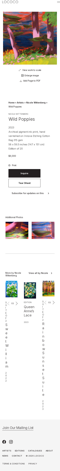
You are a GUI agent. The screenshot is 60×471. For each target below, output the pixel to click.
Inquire (24, 173)
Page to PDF (33, 80)
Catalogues (35, 451)
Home (11, 102)
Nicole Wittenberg (36, 102)
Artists (20, 102)
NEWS (5, 456)
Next (16, 303)
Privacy (32, 464)
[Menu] (58, 2)
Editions (20, 451)
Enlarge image (32, 75)
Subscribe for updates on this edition (28, 193)
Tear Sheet (24, 183)
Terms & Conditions (13, 464)
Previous (8, 303)
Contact (17, 456)
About (49, 451)
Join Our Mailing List (17, 428)
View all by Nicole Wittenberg (38, 273)
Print (14, 165)
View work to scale (31, 70)
